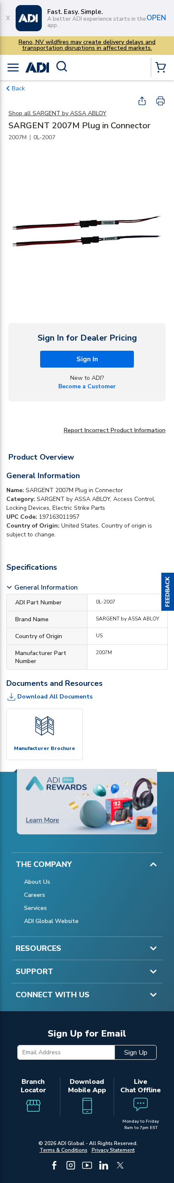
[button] (167, 592)
